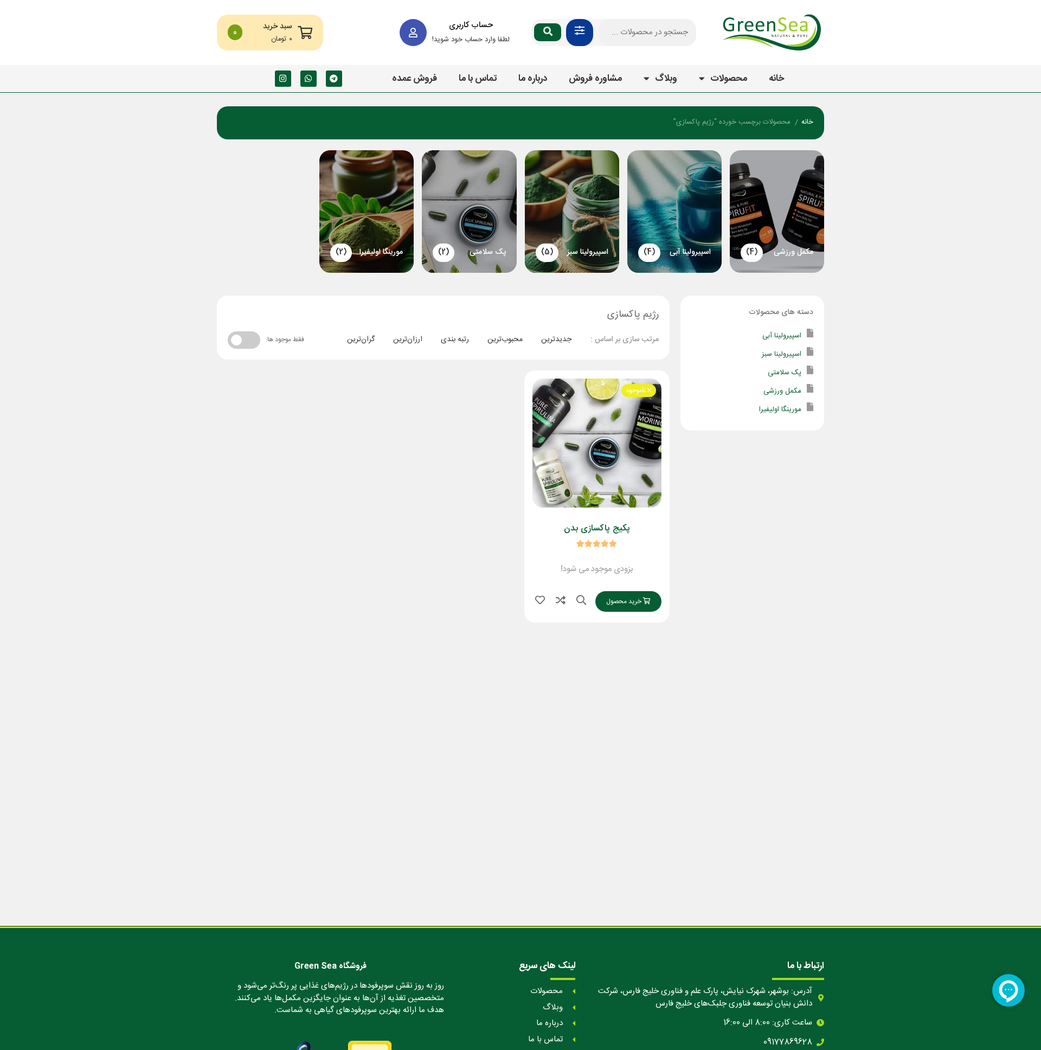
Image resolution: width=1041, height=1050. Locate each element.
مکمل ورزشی (782, 391)
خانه (776, 78)
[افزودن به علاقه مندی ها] (540, 601)
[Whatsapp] (308, 79)
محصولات (728, 78)
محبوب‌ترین (505, 339)
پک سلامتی (784, 373)
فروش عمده (414, 78)
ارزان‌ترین (407, 339)
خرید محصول (624, 601)
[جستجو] (547, 32)
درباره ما (532, 78)
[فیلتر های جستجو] (579, 32)
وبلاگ (666, 78)
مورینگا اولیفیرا (780, 409)
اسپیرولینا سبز (781, 354)
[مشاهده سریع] (581, 601)
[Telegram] (334, 79)
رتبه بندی (455, 339)
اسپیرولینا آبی (781, 336)
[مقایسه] (560, 601)
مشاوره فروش (595, 78)
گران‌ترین (361, 339)
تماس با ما (478, 78)
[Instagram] (283, 79)
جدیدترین (556, 339)
